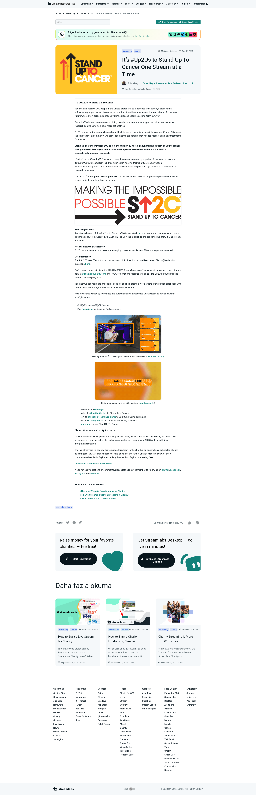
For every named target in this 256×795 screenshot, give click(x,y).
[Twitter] (67, 523)
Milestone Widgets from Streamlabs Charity (102, 491)
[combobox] (82, 22)
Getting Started (60, 693)
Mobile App (125, 708)
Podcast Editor (127, 754)
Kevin (82, 663)
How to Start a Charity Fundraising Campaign (123, 639)
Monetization (59, 708)
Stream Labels (149, 705)
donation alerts (146, 403)
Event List (147, 697)
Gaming (57, 720)
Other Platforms (83, 716)
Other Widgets (149, 708)
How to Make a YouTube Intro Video (98, 498)
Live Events (58, 724)
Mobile (56, 712)
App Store (102, 705)
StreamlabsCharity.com (94, 273)
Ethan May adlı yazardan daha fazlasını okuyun (166, 83)
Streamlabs (199, 4)
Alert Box (146, 693)
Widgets (102, 708)
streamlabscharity (64, 507)
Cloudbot (124, 716)
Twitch (79, 705)
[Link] (80, 523)
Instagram (80, 473)
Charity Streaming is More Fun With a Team (175, 639)
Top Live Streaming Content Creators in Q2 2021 (105, 494)
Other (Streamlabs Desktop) (104, 716)
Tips (122, 712)
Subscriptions (171, 743)
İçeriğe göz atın (142, 36)
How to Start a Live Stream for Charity (76, 639)
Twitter (165, 470)
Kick (78, 720)
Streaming (70, 13)
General (168, 728)
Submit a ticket (171, 762)
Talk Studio (125, 751)
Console (168, 731)
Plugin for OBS (127, 693)
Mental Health (60, 731)
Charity (83, 13)
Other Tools (125, 731)
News (56, 728)
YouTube (94, 473)
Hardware (58, 705)
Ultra (122, 697)
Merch (123, 724)
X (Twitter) (81, 701)
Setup (100, 693)
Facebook (175, 470)
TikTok (79, 693)
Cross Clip (125, 743)
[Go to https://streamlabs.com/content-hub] (61, 4)
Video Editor (126, 747)
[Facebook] (74, 523)
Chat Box (146, 701)
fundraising (87, 309)
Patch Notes (104, 724)
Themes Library (156, 356)
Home (58, 13)
